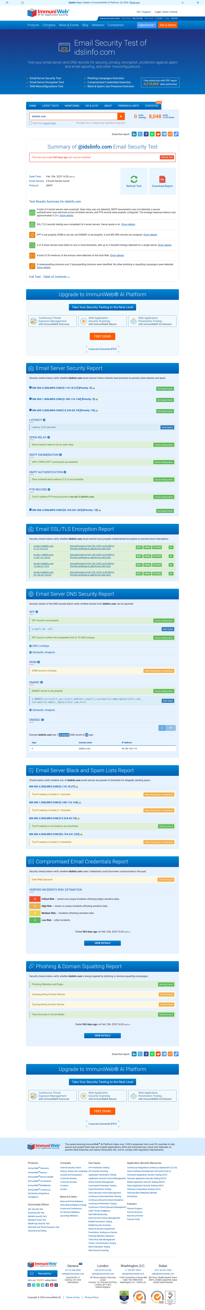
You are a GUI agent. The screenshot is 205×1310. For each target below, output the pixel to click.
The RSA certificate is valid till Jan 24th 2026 (90, 549)
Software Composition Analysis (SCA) (144, 1189)
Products (33, 1162)
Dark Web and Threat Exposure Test (43, 1227)
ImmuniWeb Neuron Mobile (40, 1177)
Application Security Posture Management (107, 1178)
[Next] (197, 3)
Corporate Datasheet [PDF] (103, 349)
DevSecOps (132, 1196)
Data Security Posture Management (104, 1218)
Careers (63, 1189)
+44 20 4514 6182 (102, 1270)
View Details (102, 943)
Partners (132, 1203)
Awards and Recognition (71, 1175)
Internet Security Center (110, 18)
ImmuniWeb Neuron (37, 1172)
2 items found (166, 1004)
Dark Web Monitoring (97, 1214)
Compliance (33, 1197)
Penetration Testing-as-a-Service (102, 1232)
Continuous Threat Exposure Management (107, 1207)
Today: (167, 18)
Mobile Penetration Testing (100, 1221)
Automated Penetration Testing (102, 1185)
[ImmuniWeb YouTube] (51, 1284)
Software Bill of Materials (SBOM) (142, 1193)
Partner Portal (133, 1219)
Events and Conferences (71, 1208)
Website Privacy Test (37, 1220)
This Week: (149, 18)
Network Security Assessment (101, 1229)
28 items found (166, 879)
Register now (138, 2)
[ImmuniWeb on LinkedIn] (29, 1284)
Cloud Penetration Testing (99, 1189)
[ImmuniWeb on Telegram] (42, 1284)
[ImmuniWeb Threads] (56, 1284)
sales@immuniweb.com (73, 1274)
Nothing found (166, 984)
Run (121, 116)
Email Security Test (36, 1213)
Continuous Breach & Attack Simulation (105, 1200)
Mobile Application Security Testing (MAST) (146, 1182)
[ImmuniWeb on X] (33, 1284)
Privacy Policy (92, 1297)
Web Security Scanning (98, 1250)
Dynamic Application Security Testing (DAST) (146, 1178)
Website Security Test (37, 1216)
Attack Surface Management (101, 1182)
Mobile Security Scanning (99, 1225)
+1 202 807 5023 (133, 1270)
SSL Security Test (35, 1209)
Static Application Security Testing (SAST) (145, 1185)
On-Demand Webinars (70, 1212)
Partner (174, 12)
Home (32, 105)
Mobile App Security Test (39, 1223)
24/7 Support (144, 12)
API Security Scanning (98, 1171)
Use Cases (94, 1162)
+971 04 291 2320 (162, 1270)
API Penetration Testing (98, 1167)
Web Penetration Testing (99, 1247)
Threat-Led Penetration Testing (102, 1243)
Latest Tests (50, 105)
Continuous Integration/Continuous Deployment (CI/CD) (152, 1167)
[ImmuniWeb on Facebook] (47, 1284)
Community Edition (38, 1204)
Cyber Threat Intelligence (99, 1211)
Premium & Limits (128, 105)
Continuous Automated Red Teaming (104, 1196)
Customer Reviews (68, 1178)
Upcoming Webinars (69, 1216)
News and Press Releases (71, 1201)
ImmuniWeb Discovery (38, 1168)
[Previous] (7, 3)
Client (165, 12)
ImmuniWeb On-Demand (39, 1181)
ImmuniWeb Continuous (39, 1190)
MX (171, 728)
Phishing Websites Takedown (101, 1236)
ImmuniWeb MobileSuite (39, 1185)
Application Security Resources (144, 1162)
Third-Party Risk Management (101, 1239)
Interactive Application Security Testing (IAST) (147, 1175)
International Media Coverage (73, 1205)
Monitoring (72, 105)
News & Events (68, 1196)
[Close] (182, 2)
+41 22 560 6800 (73, 1270)
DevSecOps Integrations (38, 1193)
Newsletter (44, 1273)
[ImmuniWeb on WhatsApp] (38, 1284)
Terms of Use (73, 1297)
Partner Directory (134, 1212)
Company (65, 1162)
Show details (66, 215)
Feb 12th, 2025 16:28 (92, 546)
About (108, 105)
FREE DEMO (102, 336)
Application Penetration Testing (102, 1175)
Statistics (153, 104)
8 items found (166, 994)
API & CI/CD (92, 105)
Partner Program (134, 1208)
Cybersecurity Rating (37, 1230)
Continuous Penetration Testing (102, 1203)
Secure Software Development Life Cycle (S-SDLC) (149, 1171)
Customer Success (68, 1182)
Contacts (64, 1185)
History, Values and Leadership (73, 1171)
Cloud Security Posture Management (104, 1193)
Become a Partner (135, 1216)
